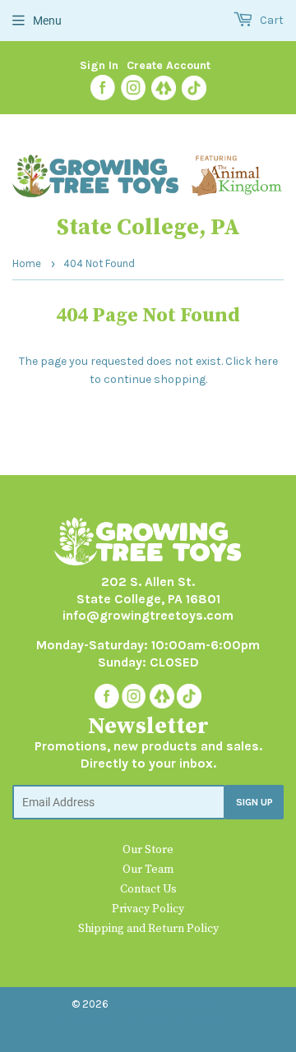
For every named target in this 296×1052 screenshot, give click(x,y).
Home (26, 263)
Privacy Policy (148, 909)
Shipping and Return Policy (148, 928)
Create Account (168, 65)
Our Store (148, 849)
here (266, 361)
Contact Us (148, 889)
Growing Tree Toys (162, 1004)
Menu (47, 20)
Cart (270, 20)
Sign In (99, 65)
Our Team (148, 869)
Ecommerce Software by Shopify (142, 1022)
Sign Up (254, 802)
